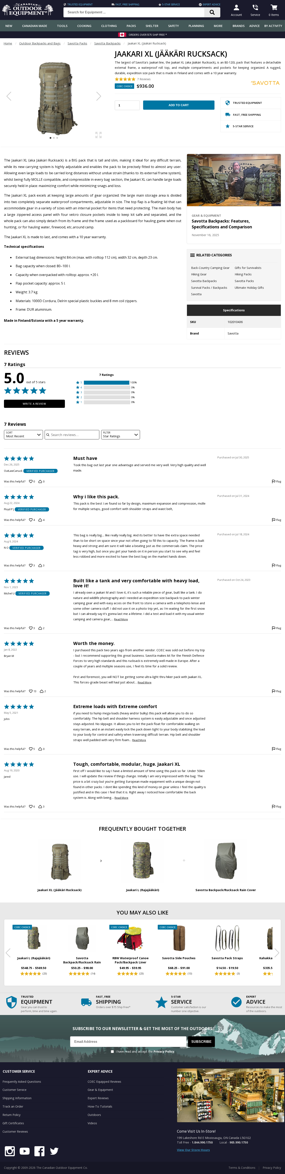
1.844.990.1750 (202, 1142)
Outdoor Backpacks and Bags (40, 43)
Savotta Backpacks (107, 43)
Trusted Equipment (80, 4)
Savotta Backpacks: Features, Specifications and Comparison (222, 224)
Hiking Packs (243, 274)
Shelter (152, 26)
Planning (196, 26)
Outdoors (94, 1115)
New (8, 26)
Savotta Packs (77, 43)
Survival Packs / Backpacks (209, 288)
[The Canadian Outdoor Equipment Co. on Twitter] (54, 1151)
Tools (62, 26)
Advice (254, 26)
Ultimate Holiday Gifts (249, 288)
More (218, 26)
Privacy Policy (164, 1051)
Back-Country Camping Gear (210, 268)
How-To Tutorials (100, 1106)
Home (8, 43)
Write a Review (34, 404)
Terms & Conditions (241, 1168)
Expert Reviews (98, 1098)
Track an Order (13, 1106)
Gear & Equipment (100, 1090)
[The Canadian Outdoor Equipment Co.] (28, 14)
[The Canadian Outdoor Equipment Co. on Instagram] (10, 1151)
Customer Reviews (15, 1131)
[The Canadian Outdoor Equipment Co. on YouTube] (25, 1151)
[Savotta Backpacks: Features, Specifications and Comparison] (234, 180)
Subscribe (201, 1041)
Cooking (84, 26)
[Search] (212, 12)
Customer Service (14, 1090)
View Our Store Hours (193, 1150)
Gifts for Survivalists (248, 268)
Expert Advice (211, 4)
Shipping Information (17, 1098)
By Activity (273, 26)
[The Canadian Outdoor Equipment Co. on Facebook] (39, 1151)
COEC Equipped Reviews (104, 1082)
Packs (131, 26)
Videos (92, 1123)
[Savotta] (265, 83)
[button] (106, 383)
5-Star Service (171, 4)
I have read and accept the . (145, 1051)
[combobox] (23, 434)
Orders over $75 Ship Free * (148, 35)
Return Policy (11, 1115)
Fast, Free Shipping (127, 4)
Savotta (196, 294)
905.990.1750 (239, 1142)
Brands (239, 26)
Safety (173, 26)
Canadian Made (34, 26)
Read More (121, 619)
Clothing (109, 26)
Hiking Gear (199, 274)
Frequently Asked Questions (22, 1082)
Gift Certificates (13, 1123)
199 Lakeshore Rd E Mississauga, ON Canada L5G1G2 (214, 1138)
